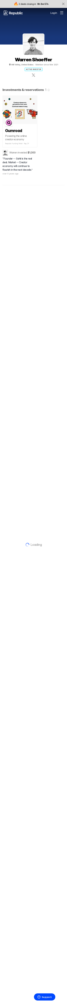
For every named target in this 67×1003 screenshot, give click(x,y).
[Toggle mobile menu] (61, 12)
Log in (53, 12)
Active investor (33, 69)
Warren (13, 152)
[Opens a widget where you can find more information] (44, 997)
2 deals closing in (27, 4)
